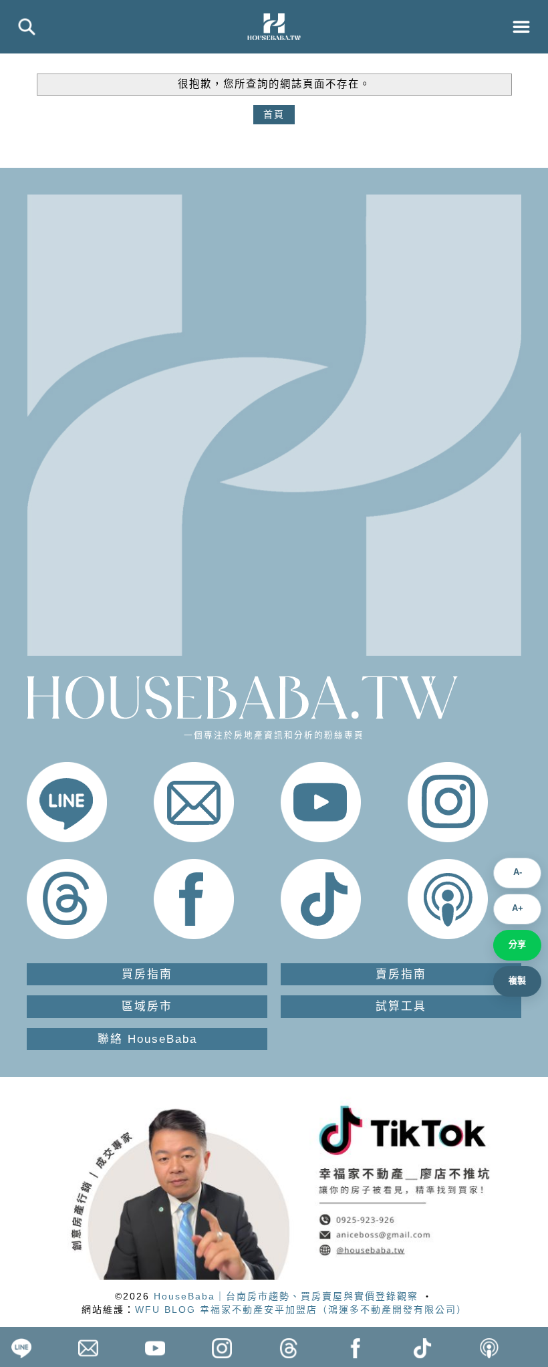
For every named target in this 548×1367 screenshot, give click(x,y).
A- (517, 872)
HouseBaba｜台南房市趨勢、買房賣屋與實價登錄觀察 (286, 1296)
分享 (517, 944)
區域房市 (147, 1006)
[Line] (67, 839)
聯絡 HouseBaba (147, 1039)
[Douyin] (321, 935)
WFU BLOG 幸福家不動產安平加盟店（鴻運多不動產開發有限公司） (301, 1309)
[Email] (194, 839)
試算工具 (401, 1006)
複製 (517, 980)
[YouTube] (321, 839)
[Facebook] (194, 935)
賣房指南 (401, 974)
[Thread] (67, 935)
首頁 (274, 114)
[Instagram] (448, 839)
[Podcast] (448, 935)
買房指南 (147, 974)
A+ (517, 908)
